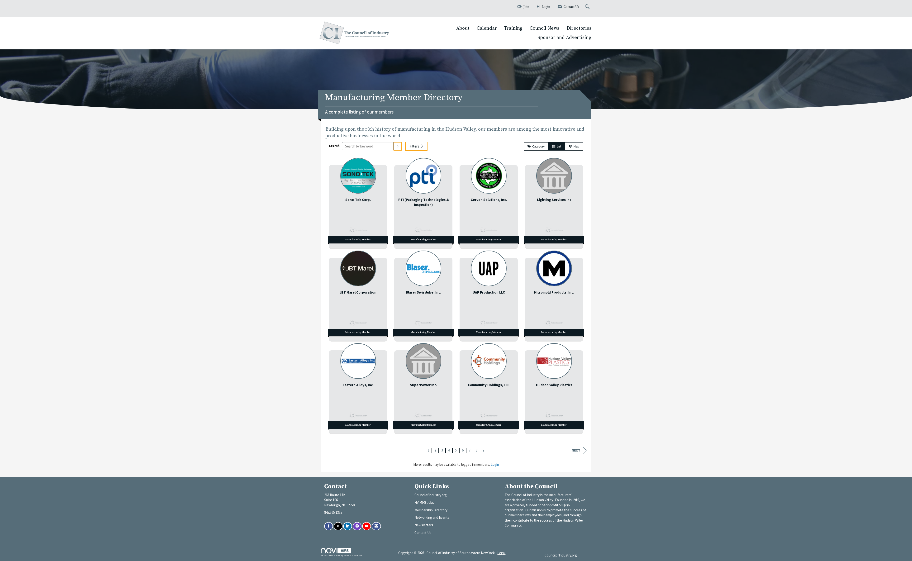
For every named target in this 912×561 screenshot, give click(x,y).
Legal (501, 553)
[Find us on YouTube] (366, 526)
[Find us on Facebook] (328, 526)
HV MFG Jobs (424, 502)
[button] (398, 146)
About (463, 28)
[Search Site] (588, 7)
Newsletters (423, 525)
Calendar (487, 28)
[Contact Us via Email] (376, 526)
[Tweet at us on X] (338, 526)
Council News (544, 28)
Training (513, 28)
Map (575, 146)
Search (334, 146)
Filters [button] (415, 146)
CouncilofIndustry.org (430, 495)
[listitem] (358, 202)
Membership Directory (430, 510)
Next (576, 450)
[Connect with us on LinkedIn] (347, 526)
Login (495, 464)
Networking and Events (431, 517)
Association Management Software (341, 555)
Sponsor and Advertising (564, 37)
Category (538, 146)
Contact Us (422, 532)
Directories (578, 28)
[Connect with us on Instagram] (357, 526)
